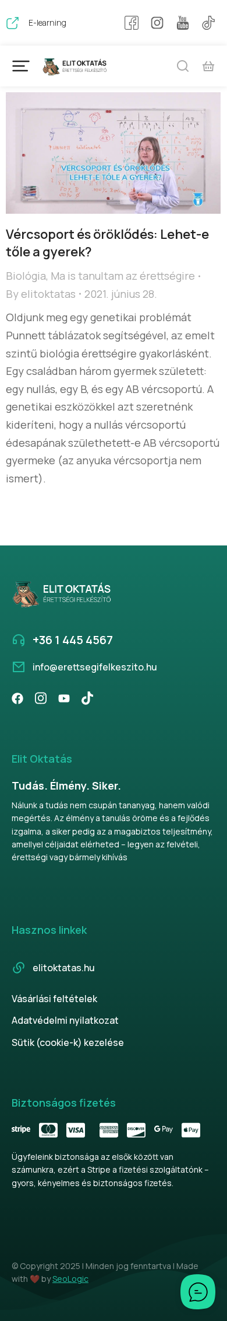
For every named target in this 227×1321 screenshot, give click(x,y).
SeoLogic (70, 1278)
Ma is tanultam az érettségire (123, 276)
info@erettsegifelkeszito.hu (95, 666)
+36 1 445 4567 (73, 640)
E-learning (47, 22)
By (41, 294)
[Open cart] (208, 66)
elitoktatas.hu (64, 967)
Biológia (26, 276)
